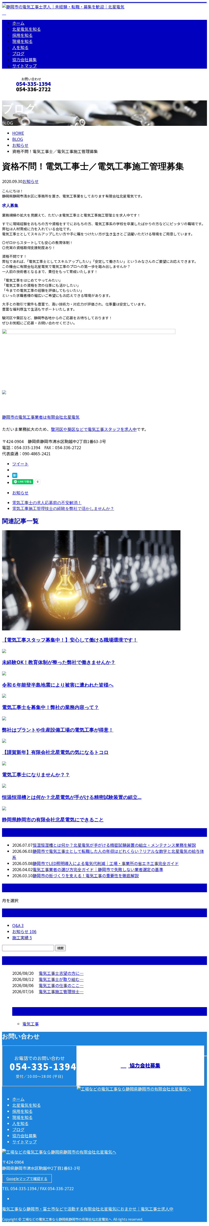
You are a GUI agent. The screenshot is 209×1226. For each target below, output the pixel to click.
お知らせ (30, 181)
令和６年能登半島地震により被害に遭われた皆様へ (57, 685)
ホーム (18, 23)
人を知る (20, 47)
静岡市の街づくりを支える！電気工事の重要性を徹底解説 (86, 875)
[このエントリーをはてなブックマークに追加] (14, 476)
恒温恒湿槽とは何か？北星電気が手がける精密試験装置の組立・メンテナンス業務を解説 (114, 845)
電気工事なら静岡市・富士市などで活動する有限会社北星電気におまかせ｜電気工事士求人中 (87, 1209)
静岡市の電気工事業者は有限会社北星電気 (41, 417)
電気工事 (30, 1024)
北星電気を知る (26, 29)
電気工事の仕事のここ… (61, 985)
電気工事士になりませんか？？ (36, 774)
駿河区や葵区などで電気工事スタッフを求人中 (94, 429)
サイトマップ (24, 66)
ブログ (18, 53)
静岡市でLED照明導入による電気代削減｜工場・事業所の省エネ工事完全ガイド (106, 863)
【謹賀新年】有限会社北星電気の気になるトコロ (55, 752)
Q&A (18, 925)
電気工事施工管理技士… (61, 991)
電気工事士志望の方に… (61, 973)
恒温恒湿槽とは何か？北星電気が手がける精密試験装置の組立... (71, 797)
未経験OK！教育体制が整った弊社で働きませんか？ (58, 662)
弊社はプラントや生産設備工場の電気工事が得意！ (57, 729)
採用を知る (22, 35)
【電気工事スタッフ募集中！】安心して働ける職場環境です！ (70, 640)
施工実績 (22, 937)
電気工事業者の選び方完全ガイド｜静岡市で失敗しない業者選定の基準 (98, 869)
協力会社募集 (24, 59)
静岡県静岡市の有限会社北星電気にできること (53, 819)
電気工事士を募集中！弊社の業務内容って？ (50, 707)
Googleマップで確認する (26, 1178)
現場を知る (22, 41)
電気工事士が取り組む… (61, 979)
